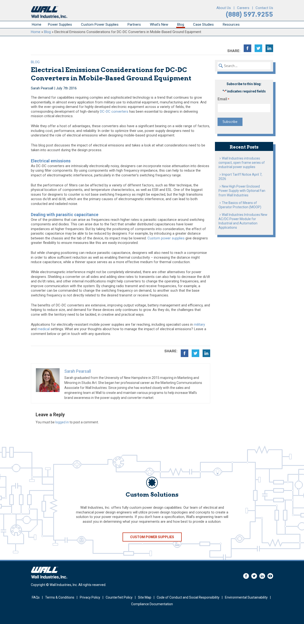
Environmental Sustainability (246, 597)
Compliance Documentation (152, 604)
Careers (243, 8)
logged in (62, 422)
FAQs (36, 597)
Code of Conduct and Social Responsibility (188, 597)
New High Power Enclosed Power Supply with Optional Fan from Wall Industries (241, 190)
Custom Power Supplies (100, 24)
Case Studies (203, 24)
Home (36, 24)
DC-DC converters (114, 111)
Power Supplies (60, 24)
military (199, 324)
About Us (223, 8)
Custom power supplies (166, 238)
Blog (180, 24)
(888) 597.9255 (249, 14)
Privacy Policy (90, 597)
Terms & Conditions (59, 597)
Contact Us (264, 8)
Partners (134, 24)
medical (44, 329)
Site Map (144, 597)
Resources (231, 24)
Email (223, 99)
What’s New (159, 24)
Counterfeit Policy (119, 597)
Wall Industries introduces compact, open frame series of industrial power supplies (241, 162)
